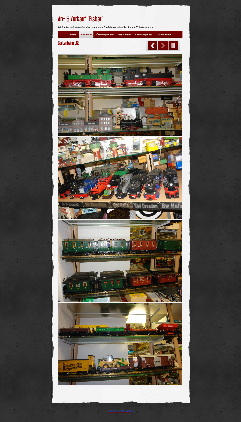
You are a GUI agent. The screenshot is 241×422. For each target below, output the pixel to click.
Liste (173, 45)
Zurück (152, 45)
